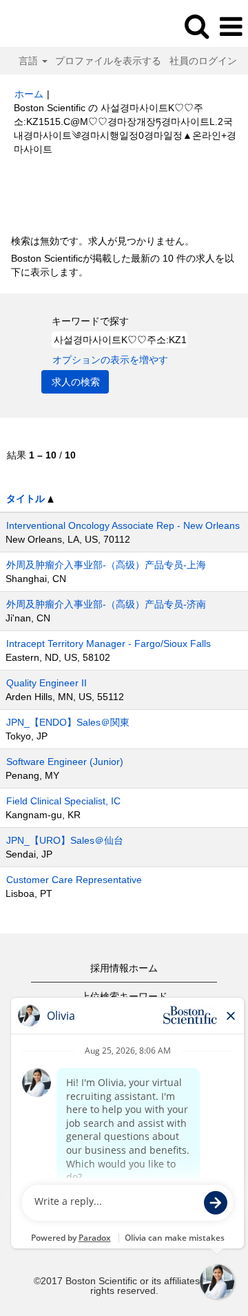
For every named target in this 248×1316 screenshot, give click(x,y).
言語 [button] (30, 60)
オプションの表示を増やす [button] (110, 359)
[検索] (196, 26)
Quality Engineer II (46, 682)
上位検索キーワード (124, 996)
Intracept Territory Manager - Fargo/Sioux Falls (108, 643)
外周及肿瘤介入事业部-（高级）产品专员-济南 (106, 604)
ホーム (28, 93)
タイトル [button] (27, 498)
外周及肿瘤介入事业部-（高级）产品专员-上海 (106, 564)
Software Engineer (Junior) (64, 761)
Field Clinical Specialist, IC (63, 800)
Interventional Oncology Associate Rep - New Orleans (123, 525)
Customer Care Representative (74, 879)
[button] (231, 26)
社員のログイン (203, 60)
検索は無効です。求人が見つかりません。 (102, 240)
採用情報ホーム (124, 968)
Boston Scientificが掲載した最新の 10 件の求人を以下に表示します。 (122, 265)
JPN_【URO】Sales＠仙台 (64, 840)
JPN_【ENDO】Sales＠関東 (68, 722)
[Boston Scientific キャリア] (49, 26)
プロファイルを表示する (108, 60)
